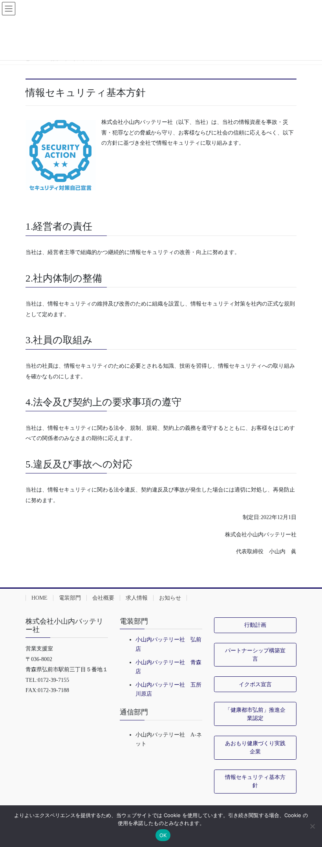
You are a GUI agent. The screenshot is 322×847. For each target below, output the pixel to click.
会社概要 (103, 598)
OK (163, 835)
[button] (255, 625)
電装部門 (70, 598)
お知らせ (170, 598)
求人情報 (137, 598)
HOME (39, 598)
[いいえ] (312, 826)
